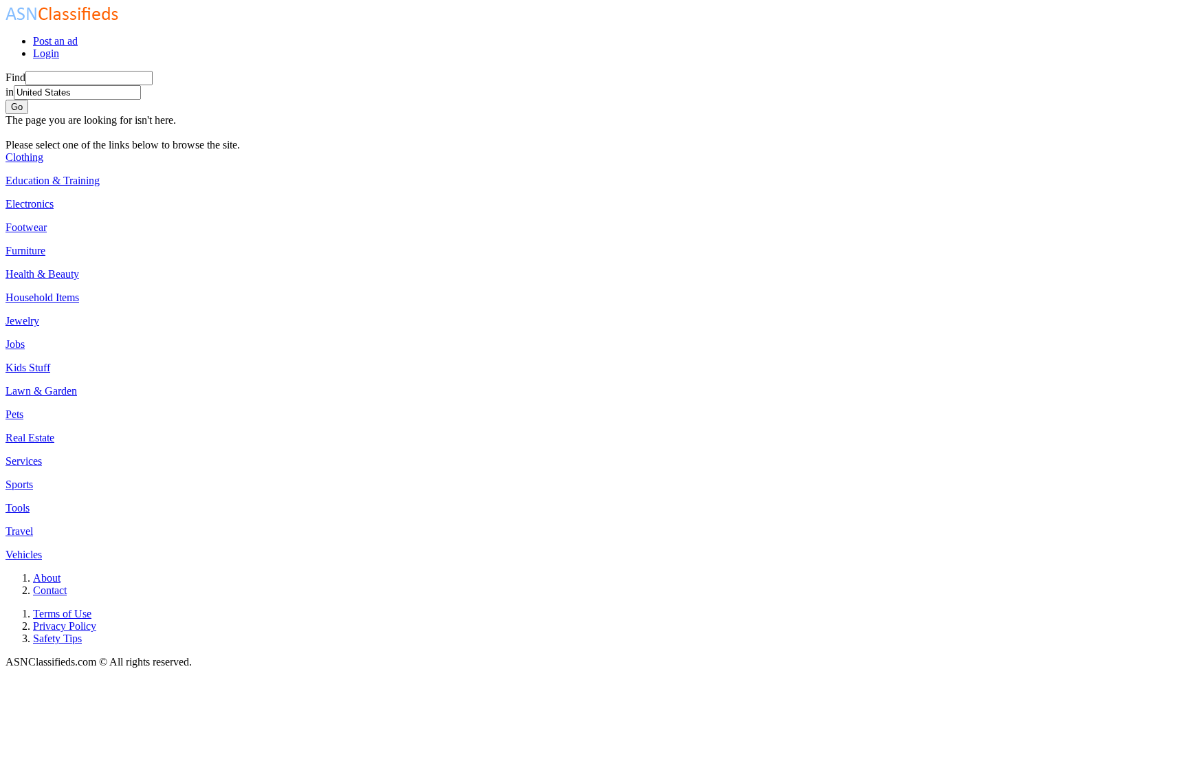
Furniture (25, 250)
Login (46, 53)
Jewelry (22, 321)
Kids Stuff (28, 367)
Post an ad (55, 41)
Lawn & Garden (41, 391)
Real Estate (30, 437)
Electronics (30, 204)
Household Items (42, 297)
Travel (19, 531)
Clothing (24, 157)
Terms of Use (62, 613)
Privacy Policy (64, 626)
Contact (50, 590)
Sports (19, 484)
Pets (14, 414)
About (46, 578)
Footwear (26, 227)
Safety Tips (57, 638)
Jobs (15, 344)
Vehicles (24, 554)
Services (24, 461)
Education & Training (53, 180)
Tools (18, 508)
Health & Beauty (42, 274)
